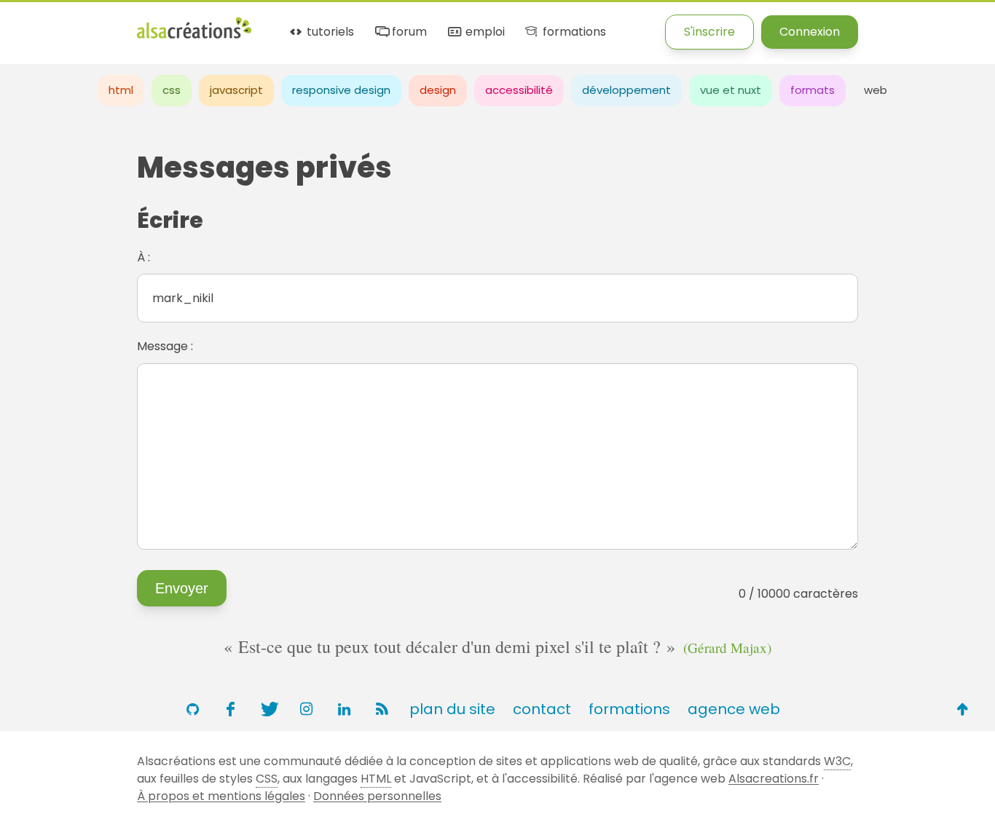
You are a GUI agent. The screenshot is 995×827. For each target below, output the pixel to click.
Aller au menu (39, 23)
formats (812, 90)
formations (572, 32)
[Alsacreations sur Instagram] (306, 709)
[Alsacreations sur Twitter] (268, 709)
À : (143, 257)
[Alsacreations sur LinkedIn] (344, 709)
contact (542, 709)
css (171, 90)
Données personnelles (377, 796)
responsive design (341, 90)
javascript (236, 90)
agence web (734, 709)
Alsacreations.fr (773, 778)
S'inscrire (709, 31)
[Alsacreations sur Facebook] (230, 709)
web (875, 90)
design (438, 90)
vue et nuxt (730, 90)
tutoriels (329, 32)
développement (626, 90)
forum (408, 32)
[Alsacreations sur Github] (192, 709)
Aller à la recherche (264, 23)
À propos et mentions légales (221, 796)
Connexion (809, 31)
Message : (165, 346)
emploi (483, 32)
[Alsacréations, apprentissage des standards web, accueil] (194, 36)
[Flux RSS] (381, 709)
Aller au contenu (143, 23)
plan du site (452, 709)
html (121, 90)
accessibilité (519, 90)
